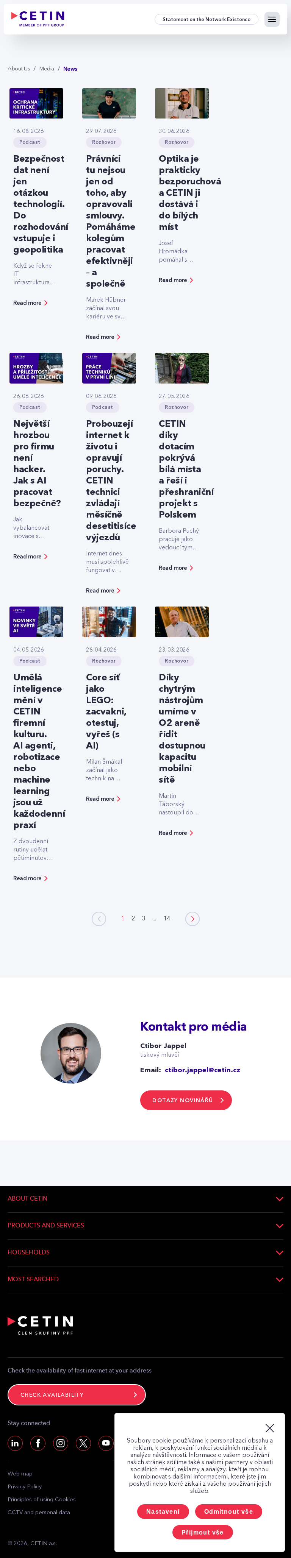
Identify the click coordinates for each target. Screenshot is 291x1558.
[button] (192, 919)
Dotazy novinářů (182, 1100)
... (154, 919)
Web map (20, 1474)
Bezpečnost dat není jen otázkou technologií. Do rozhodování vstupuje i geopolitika (40, 205)
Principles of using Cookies (42, 1500)
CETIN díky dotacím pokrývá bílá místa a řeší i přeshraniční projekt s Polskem (186, 470)
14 (166, 919)
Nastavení (163, 1511)
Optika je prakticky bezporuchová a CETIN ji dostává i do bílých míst (190, 193)
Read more (27, 302)
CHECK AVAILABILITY (52, 1395)
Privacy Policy (25, 1487)
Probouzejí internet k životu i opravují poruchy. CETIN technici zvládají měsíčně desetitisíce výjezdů (111, 481)
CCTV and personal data (39, 1513)
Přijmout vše (202, 1532)
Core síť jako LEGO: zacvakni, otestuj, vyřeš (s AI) (106, 712)
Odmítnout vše (228, 1511)
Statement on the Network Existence (206, 19)
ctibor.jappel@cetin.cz (202, 1070)
